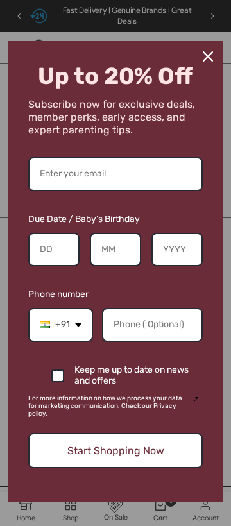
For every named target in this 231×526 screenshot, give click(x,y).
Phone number (58, 294)
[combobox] (60, 325)
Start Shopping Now (115, 451)
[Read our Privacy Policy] (195, 400)
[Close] (208, 56)
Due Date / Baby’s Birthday (84, 219)
